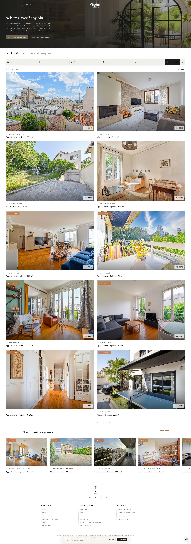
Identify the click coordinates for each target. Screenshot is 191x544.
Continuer (122, 539)
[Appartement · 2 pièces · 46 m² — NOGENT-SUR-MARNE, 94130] (159, 452)
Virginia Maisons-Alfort (116, 535)
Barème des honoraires (126, 509)
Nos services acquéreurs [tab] (41, 53)
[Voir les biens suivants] (167, 432)
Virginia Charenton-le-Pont (65, 535)
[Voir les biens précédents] (162, 432)
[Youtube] (106, 497)
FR (27, 4)
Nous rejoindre (85, 516)
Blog (81, 513)
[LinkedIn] (95, 497)
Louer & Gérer (46, 525)
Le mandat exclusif (48, 516)
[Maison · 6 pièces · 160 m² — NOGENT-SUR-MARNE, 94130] (71, 452)
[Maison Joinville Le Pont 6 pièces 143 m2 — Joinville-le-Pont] (50, 171)
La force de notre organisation (90, 522)
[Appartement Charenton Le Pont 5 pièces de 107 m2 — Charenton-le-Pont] (50, 101)
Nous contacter (85, 525)
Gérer (81, 540)
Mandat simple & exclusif (50, 519)
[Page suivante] (103, 423)
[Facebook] (101, 497)
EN (31, 4)
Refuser (111, 539)
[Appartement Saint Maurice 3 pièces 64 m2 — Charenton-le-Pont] (141, 171)
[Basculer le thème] (168, 5)
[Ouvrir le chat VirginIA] (186, 539)
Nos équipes (84, 519)
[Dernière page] (109, 423)
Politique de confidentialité (127, 513)
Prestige (45, 522)
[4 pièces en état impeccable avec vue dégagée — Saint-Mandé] (50, 240)
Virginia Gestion (129, 535)
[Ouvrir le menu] (23, 5)
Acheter (44, 509)
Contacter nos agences (41, 37)
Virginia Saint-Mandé (81, 535)
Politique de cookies (124, 516)
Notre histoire (85, 509)
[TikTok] (90, 497)
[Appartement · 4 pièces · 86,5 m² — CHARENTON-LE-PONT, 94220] (26, 452)
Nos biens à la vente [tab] (15, 53)
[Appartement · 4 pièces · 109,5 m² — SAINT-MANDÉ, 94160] (115, 452)
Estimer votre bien (157, 5)
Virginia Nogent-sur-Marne (98, 535)
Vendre (44, 513)
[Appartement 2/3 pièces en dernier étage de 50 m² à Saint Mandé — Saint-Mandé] (50, 310)
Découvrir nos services (17, 37)
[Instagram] (84, 497)
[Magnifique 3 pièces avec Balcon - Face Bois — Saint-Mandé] (141, 240)
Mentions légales (123, 519)
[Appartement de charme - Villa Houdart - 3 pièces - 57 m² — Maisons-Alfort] (141, 310)
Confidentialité (74, 540)
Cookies (66, 540)
